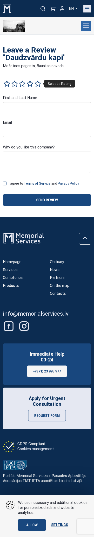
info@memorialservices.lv (35, 314)
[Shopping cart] (52, 8)
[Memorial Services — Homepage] (7, 8)
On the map (59, 285)
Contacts (58, 293)
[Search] (43, 8)
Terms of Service (37, 183)
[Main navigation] (87, 8)
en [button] (72, 8)
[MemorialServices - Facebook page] (9, 326)
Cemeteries (13, 277)
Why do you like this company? (29, 147)
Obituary (57, 262)
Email (7, 122)
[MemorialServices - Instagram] (24, 326)
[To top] (85, 239)
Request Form (47, 416)
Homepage (12, 262)
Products (11, 285)
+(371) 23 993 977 (47, 371)
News (55, 269)
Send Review (47, 200)
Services (10, 269)
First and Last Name (20, 97)
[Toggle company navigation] (86, 26)
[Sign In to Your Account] (62, 8)
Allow (32, 525)
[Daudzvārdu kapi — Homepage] (14, 26)
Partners (57, 277)
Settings (59, 525)
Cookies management (35, 449)
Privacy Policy (68, 183)
